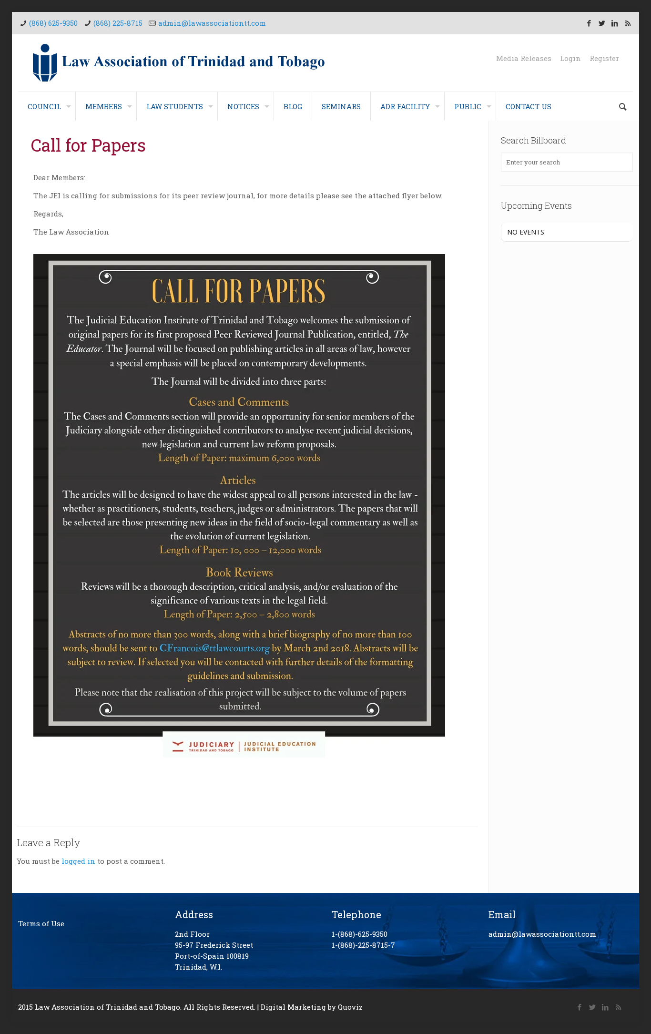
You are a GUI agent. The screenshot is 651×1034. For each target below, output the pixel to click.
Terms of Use (41, 923)
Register (604, 58)
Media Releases (523, 58)
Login (570, 58)
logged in (78, 861)
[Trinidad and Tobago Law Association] (179, 63)
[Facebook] (589, 23)
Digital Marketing (293, 1007)
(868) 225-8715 (117, 23)
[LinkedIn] (615, 23)
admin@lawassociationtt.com (212, 23)
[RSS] (628, 23)
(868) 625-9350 (53, 23)
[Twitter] (602, 23)
